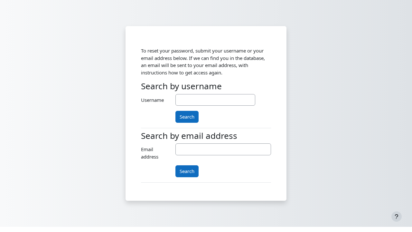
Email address (149, 153)
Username (152, 100)
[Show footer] (396, 216)
